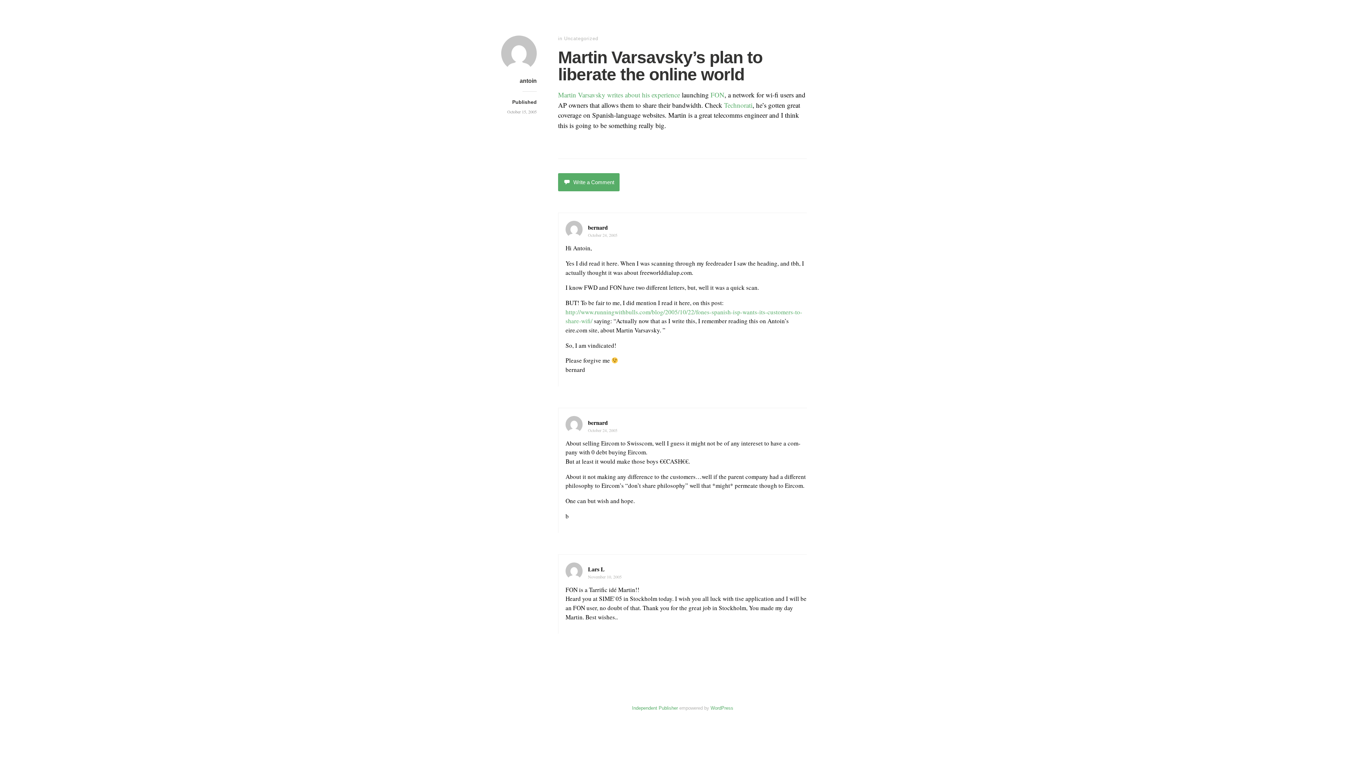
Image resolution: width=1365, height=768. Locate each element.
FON (717, 94)
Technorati (738, 105)
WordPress (722, 708)
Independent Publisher (655, 708)
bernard (598, 227)
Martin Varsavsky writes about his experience (619, 94)
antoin (528, 81)
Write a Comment (593, 182)
